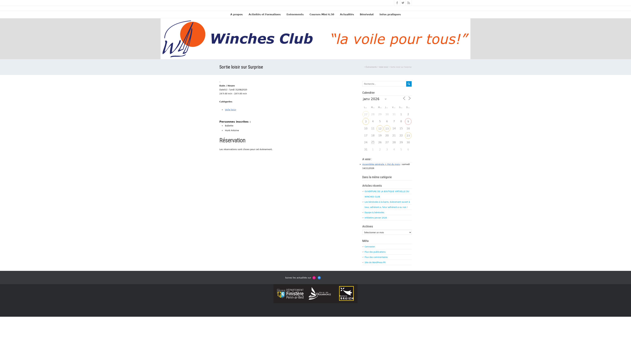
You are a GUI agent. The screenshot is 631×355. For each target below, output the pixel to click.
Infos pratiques (390, 14)
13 (387, 128)
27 (365, 114)
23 (408, 135)
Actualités (347, 14)
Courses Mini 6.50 (322, 14)
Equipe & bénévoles (374, 212)
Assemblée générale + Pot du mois (381, 164)
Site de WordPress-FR (375, 262)
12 (380, 128)
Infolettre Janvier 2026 (376, 218)
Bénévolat (367, 14)
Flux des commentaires (376, 257)
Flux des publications (375, 252)
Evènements (295, 14)
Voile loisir (230, 109)
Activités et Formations (265, 14)
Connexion (370, 247)
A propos (236, 14)
